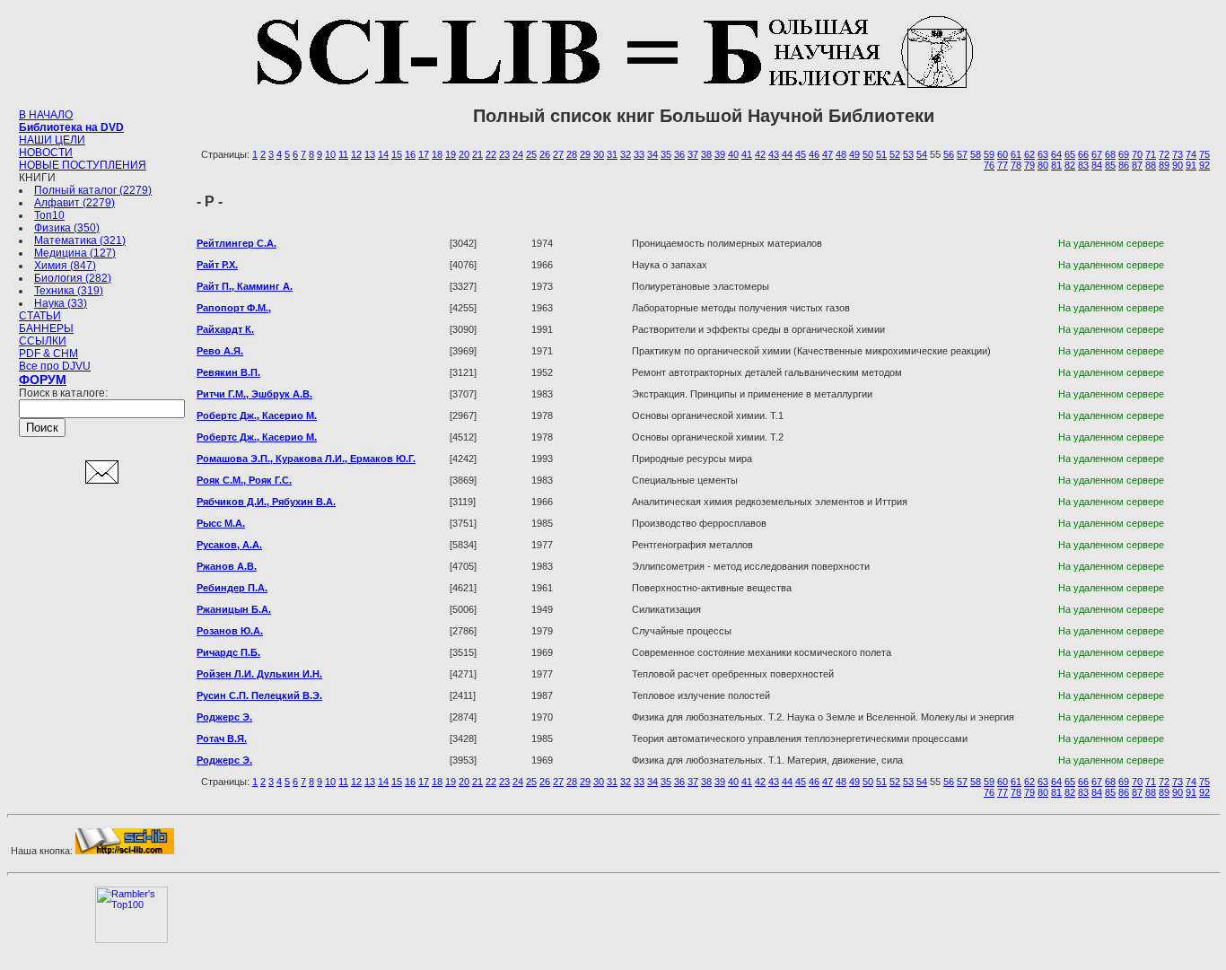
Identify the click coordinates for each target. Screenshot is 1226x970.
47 (827, 154)
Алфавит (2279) (74, 203)
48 (841, 154)
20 (464, 154)
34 (652, 154)
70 (1137, 154)
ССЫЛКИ (42, 341)
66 (1083, 154)
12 (356, 154)
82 (1069, 165)
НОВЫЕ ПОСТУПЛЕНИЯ (82, 165)
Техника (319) (68, 290)
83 (1083, 165)
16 (410, 154)
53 (908, 154)
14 (383, 154)
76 (989, 165)
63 (1043, 154)
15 (396, 154)
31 (612, 154)
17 (423, 154)
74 (1191, 154)
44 (787, 154)
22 (491, 154)
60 (1002, 154)
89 (1164, 165)
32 (625, 154)
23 (504, 154)
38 (706, 154)
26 (544, 154)
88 (1150, 165)
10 (330, 154)
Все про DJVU (55, 366)
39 (719, 154)
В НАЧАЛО (46, 115)
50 (868, 154)
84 (1096, 165)
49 (854, 154)
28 (571, 154)
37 (692, 154)
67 (1096, 154)
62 (1029, 154)
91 (1191, 165)
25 (531, 154)
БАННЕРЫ (46, 328)
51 (881, 154)
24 (517, 154)
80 (1043, 165)
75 (1204, 154)
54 (921, 154)
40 (733, 154)
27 (558, 154)
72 (1164, 154)
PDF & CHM (48, 353)
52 (894, 154)
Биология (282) (72, 278)
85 (1110, 165)
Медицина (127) (75, 253)
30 (598, 154)
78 (1016, 165)
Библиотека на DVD (71, 127)
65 (1069, 154)
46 (814, 154)
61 (1016, 154)
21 (477, 154)
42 (760, 154)
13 (369, 154)
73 (1177, 154)
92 (1204, 165)
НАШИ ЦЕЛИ (52, 140)
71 (1150, 154)
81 (1056, 165)
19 (450, 154)
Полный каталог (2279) (93, 190)
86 (1123, 165)
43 (773, 154)
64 (1056, 154)
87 (1137, 165)
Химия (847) (65, 265)
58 (975, 154)
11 (343, 154)
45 (800, 154)
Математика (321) (80, 240)
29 (585, 154)
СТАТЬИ (40, 316)
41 (746, 154)
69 (1123, 154)
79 (1029, 165)
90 (1177, 165)
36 (679, 154)
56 (948, 154)
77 (1002, 165)
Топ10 (49, 215)
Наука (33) (60, 303)
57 (962, 154)
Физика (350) (67, 228)
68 (1110, 154)
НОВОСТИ (46, 152)
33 (639, 154)
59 (989, 154)
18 (437, 154)
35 (666, 154)
